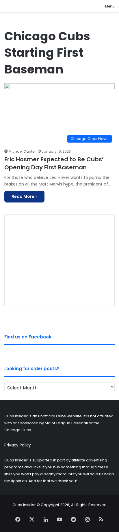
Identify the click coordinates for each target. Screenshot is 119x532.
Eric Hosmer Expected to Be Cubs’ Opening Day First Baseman (54, 163)
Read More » (24, 196)
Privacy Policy (17, 445)
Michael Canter (22, 151)
